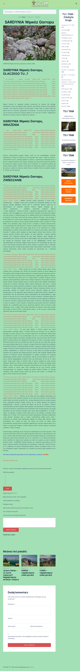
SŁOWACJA (64, 92)
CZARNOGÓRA (65, 41)
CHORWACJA (65, 38)
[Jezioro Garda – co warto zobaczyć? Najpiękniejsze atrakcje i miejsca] (11, 560)
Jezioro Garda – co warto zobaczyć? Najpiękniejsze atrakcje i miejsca (11, 575)
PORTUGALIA (65, 89)
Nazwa (10, 618)
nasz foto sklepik (68, 191)
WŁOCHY (38, 17)
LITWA (63, 58)
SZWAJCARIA (65, 97)
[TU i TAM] (40, 3)
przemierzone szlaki (68, 199)
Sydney (32, 667)
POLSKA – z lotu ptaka (68, 75)
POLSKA (63, 67)
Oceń (7, 488)
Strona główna (9, 12)
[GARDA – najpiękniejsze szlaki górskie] (29, 560)
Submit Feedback (11, 529)
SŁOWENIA (64, 95)
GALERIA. (46, 454)
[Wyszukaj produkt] (76, 3)
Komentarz (11, 604)
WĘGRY (63, 103)
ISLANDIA (64, 52)
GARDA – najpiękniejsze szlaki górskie (27, 572)
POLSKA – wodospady (68, 70)
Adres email (12, 626)
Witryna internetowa (36, 626)
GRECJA (63, 46)
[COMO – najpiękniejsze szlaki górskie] (48, 560)
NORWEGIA (64, 64)
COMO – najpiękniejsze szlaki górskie (46, 572)
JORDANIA (64, 55)
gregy (24, 17)
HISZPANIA (64, 49)
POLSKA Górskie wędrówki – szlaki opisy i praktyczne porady (68, 82)
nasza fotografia (68, 182)
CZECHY (64, 44)
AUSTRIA (64, 30)
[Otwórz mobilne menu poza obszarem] (3, 4)
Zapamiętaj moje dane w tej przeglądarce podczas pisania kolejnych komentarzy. (28, 637)
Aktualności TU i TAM (67, 25)
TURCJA (63, 100)
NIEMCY (63, 61)
